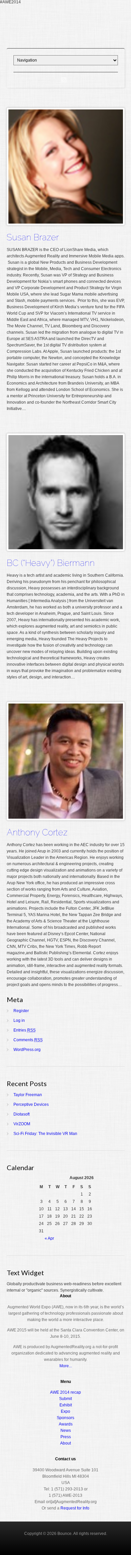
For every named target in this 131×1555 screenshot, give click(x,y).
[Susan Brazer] (65, 222)
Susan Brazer (33, 237)
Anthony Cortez (37, 832)
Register (21, 1010)
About (65, 1443)
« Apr (49, 1238)
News (65, 1430)
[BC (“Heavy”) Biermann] (65, 548)
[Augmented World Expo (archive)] (65, 39)
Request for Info (74, 1508)
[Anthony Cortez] (65, 817)
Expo (65, 1411)
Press (65, 1437)
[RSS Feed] (63, 80)
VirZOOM (21, 1124)
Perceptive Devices (31, 1104)
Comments (28, 1040)
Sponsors (65, 1417)
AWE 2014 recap (65, 1392)
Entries (24, 1030)
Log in (19, 1020)
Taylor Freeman (27, 1094)
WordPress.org (27, 1049)
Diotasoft (21, 1114)
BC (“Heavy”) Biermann (51, 563)
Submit (65, 1398)
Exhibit (65, 1405)
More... (65, 1366)
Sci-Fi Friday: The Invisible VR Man (45, 1133)
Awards (66, 1424)
